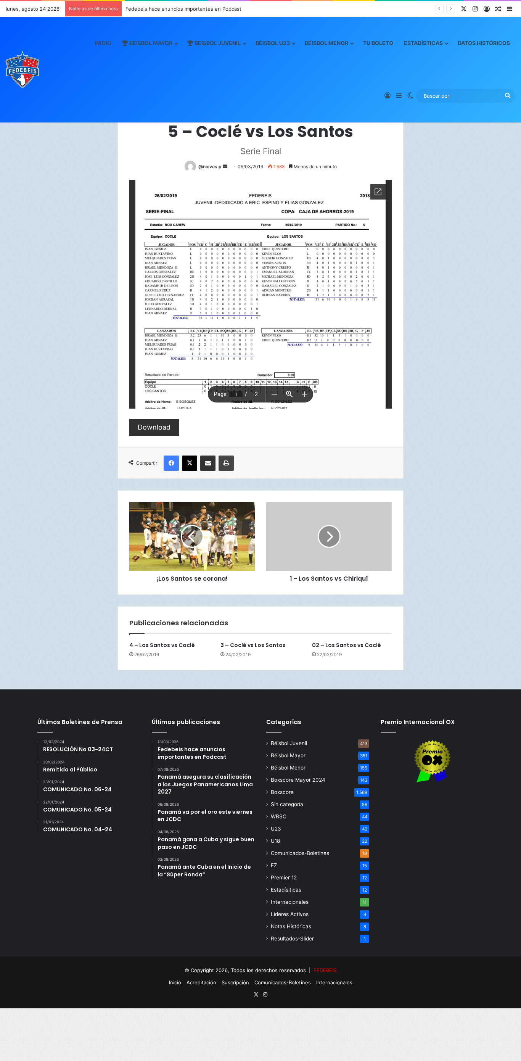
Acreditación (201, 982)
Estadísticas (423, 43)
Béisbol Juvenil (289, 743)
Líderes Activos (290, 914)
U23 (276, 829)
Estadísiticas (286, 890)
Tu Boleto (378, 43)
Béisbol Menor (326, 43)
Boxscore (282, 792)
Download (154, 427)
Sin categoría (287, 804)
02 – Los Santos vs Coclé (346, 645)
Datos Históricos (484, 43)
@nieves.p (210, 166)
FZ (274, 865)
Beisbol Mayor (150, 43)
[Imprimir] (226, 463)
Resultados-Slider (292, 938)
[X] (189, 463)
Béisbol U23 (273, 43)
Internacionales (290, 902)
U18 (275, 841)
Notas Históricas (291, 926)
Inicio (103, 43)
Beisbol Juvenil (217, 43)
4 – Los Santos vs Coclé (162, 645)
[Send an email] (225, 166)
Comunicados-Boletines (300, 853)
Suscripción (235, 982)
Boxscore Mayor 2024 (298, 780)
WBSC (278, 816)
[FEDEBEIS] (22, 69)
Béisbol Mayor (288, 755)
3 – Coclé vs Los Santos (253, 645)
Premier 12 (284, 877)
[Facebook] (171, 463)
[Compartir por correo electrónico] (207, 463)
